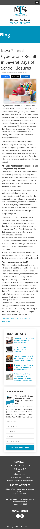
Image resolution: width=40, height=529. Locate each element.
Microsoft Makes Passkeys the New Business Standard (20, 500)
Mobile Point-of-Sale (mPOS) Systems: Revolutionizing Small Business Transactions (23, 377)
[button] (37, 2)
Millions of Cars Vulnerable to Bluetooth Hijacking (20, 490)
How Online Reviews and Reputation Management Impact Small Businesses (24, 358)
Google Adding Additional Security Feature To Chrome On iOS (24, 340)
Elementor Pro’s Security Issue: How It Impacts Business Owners (23, 367)
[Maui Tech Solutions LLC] (20, 11)
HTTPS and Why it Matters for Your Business (21, 349)
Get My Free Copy (20, 447)
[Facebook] (18, 516)
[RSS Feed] (22, 516)
